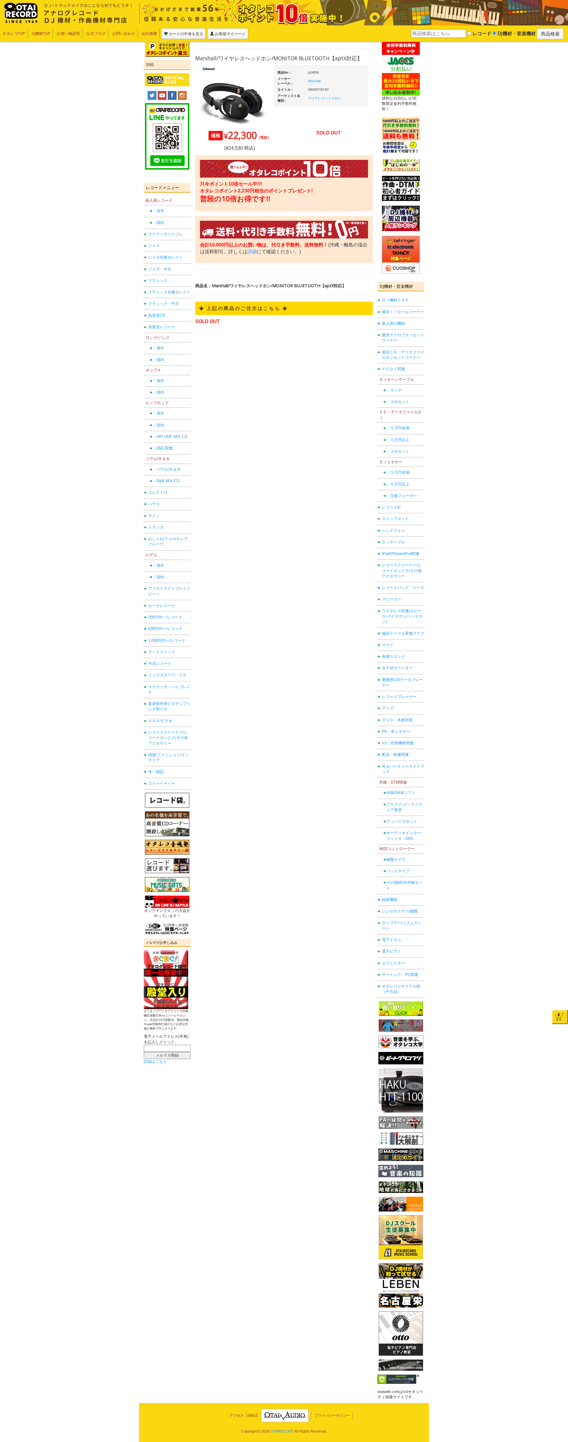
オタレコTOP (13, 33)
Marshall (314, 81)
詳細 (252, 251)
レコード (481, 33)
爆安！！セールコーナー (403, 312)
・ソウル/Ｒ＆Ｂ (167, 469)
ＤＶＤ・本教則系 (397, 720)
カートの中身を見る (185, 33)
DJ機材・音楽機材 (516, 33)
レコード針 (391, 507)
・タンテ (394, 390)
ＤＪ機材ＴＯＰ (395, 300)
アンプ (387, 708)
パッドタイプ (397, 871)
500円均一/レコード (165, 628)
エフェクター (393, 963)
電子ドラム (391, 940)
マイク (387, 645)
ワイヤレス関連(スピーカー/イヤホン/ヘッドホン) (402, 616)
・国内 (158, 222)
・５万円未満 (397, 428)
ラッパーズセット (401, 821)
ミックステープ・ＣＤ (167, 675)
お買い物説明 (68, 33)
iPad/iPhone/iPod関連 (400, 553)
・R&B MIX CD (166, 481)
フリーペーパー (161, 783)
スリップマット (395, 519)
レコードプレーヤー (399, 696)
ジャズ (154, 245)
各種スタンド (393, 656)
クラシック (157, 280)
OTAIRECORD (282, 1431)
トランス (156, 527)
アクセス (237, 1415)
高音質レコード (161, 327)
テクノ (154, 516)
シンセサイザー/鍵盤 (400, 911)
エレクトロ (157, 492)
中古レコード (159, 663)
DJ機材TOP (41, 33)
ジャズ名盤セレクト (165, 257)
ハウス (154, 504)
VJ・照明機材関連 (398, 743)
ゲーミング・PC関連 (400, 974)
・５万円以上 (397, 440)
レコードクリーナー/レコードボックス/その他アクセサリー (168, 738)
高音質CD (156, 315)
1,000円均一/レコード (167, 640)
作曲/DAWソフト (401, 792)
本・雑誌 (156, 771)
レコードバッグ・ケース (403, 587)
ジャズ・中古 (159, 269)
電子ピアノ (391, 951)
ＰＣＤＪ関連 (393, 369)
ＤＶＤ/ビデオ (160, 721)
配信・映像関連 (395, 754)
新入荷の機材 (393, 323)
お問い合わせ (123, 33)
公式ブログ (96, 33)
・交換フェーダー (401, 495)
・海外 (158, 211)
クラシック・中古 (163, 303)
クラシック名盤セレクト (169, 292)
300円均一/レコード (165, 617)
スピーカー (391, 599)
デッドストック (161, 652)
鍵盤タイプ (396, 859)
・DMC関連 (163, 448)
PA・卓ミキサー (396, 731)
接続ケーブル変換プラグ (403, 633)
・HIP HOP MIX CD (170, 436)
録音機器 (389, 899)
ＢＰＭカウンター (397, 668)
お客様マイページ (230, 33)
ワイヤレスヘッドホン (324, 98)
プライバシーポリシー (332, 1415)
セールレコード (161, 605)
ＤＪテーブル (393, 542)
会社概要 (149, 33)
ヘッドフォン (393, 530)
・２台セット (397, 402)
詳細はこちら (155, 1061)
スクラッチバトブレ (165, 234)
